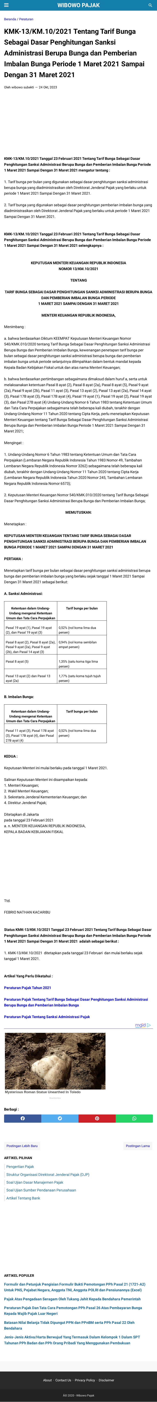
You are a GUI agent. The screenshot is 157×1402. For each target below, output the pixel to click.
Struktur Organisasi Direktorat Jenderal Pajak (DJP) (47, 1174)
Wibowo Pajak (78, 5)
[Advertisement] (78, 124)
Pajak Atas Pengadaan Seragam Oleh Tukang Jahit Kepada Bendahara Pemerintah (72, 1299)
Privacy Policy (85, 1380)
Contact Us (63, 1380)
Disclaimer (106, 1380)
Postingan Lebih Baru (22, 1146)
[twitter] (59, 1118)
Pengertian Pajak (20, 1166)
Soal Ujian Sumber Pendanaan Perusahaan (41, 1190)
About (47, 1380)
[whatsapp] (134, 1118)
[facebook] (22, 1118)
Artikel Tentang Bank (23, 1198)
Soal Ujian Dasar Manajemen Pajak (34, 1182)
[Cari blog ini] (150, 5)
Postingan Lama (138, 1146)
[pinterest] (97, 1118)
